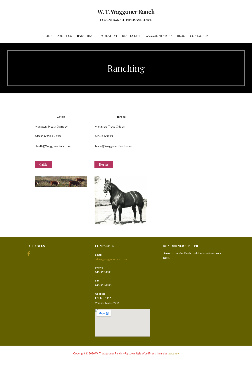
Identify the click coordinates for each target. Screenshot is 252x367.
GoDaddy (173, 353)
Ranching (85, 36)
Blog (181, 36)
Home (48, 36)
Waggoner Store (159, 36)
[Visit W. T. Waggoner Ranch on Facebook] (28, 254)
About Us (64, 36)
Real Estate (131, 36)
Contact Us (199, 36)
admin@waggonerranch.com (111, 259)
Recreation (108, 36)
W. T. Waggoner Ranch (126, 11)
